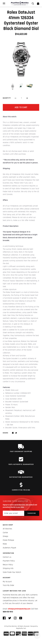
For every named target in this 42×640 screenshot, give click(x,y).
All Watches (7, 529)
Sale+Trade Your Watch (12, 572)
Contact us (7, 557)
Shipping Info (8, 568)
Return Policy (8, 564)
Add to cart (21, 107)
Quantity (7, 98)
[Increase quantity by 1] (27, 98)
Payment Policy (9, 561)
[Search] (33, 3)
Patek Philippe (8, 540)
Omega (5, 536)
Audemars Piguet (9, 547)
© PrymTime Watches (10, 626)
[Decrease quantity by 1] (15, 98)
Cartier (5, 532)
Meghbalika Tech (21, 628)
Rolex (5, 544)
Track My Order (8, 585)
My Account (7, 581)
